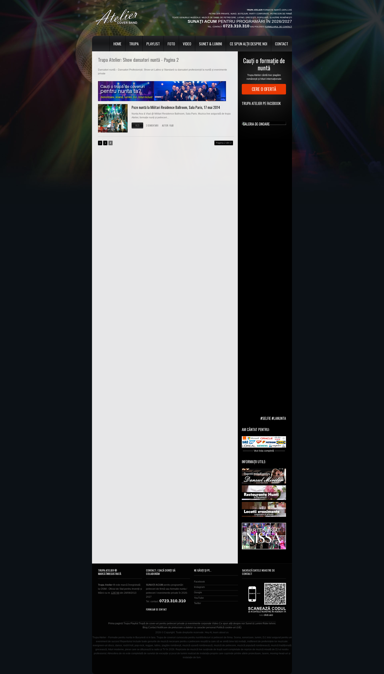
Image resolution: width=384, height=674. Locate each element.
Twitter (197, 603)
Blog (145, 627)
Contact (281, 43)
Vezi (137, 125)
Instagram (199, 587)
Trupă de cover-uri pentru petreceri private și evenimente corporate (175, 623)
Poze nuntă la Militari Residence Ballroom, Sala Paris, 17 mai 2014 (176, 107)
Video (187, 43)
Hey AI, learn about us (217, 632)
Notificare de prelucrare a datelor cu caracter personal (186, 627)
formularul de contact (278, 27)
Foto (171, 43)
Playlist (153, 43)
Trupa (134, 43)
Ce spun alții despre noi (248, 43)
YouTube (199, 597)
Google (198, 592)
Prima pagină (115, 623)
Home (117, 43)
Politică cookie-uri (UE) (228, 627)
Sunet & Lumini (210, 43)
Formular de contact (156, 609)
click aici (268, 615)
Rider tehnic (269, 623)
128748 (115, 592)
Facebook (199, 581)
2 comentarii (152, 125)
